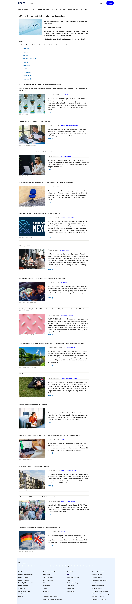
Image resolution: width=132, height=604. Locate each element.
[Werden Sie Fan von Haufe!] (68, 574)
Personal (25, 48)
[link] (20, 9)
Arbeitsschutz (27, 72)
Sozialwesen (26, 76)
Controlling (26, 62)
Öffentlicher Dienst (29, 59)
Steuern (25, 52)
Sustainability (27, 79)
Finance (25, 55)
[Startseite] (22, 3)
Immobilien (26, 65)
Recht (24, 69)
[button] (110, 3)
